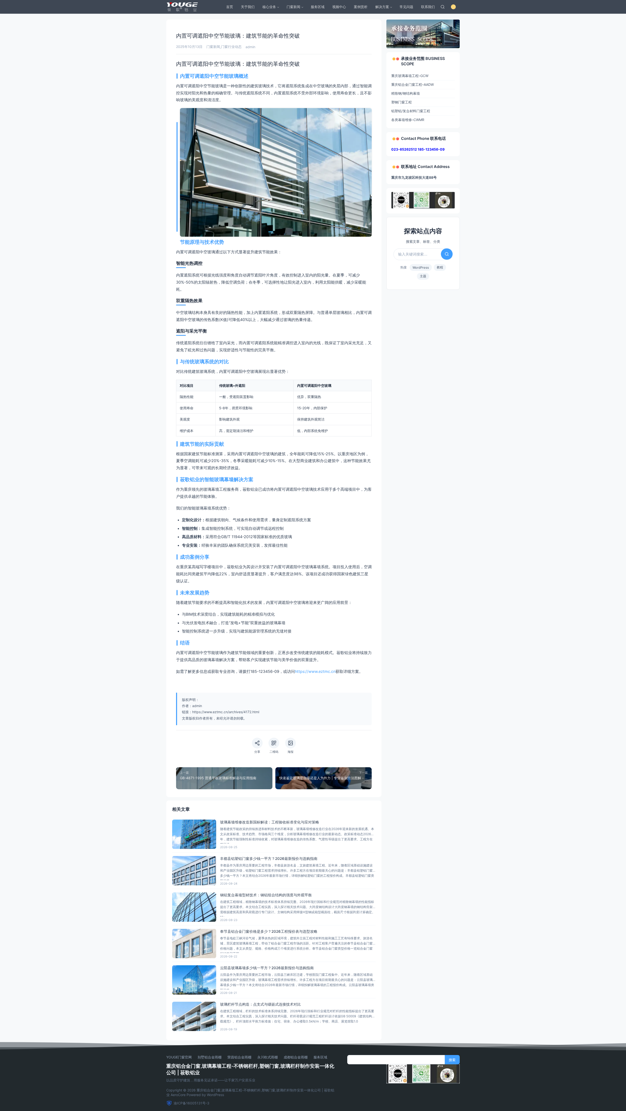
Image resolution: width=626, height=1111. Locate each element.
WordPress (421, 267)
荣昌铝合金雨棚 (239, 1057)
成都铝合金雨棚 (296, 1057)
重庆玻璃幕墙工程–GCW (409, 76)
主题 (423, 276)
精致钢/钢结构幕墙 (405, 93)
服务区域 (317, 7)
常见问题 (406, 7)
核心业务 (269, 7)
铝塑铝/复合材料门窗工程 (410, 111)
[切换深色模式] (453, 6)
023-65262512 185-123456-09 (418, 149)
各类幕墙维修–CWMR (407, 120)
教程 (440, 267)
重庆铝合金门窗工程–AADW (412, 84)
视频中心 (339, 7)
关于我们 (248, 7)
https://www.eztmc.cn (315, 671)
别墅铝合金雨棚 (210, 1057)
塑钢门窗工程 (401, 102)
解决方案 (382, 7)
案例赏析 (361, 7)
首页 (229, 7)
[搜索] (442, 6)
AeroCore (178, 1095)
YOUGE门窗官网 (179, 1057)
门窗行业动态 (231, 46)
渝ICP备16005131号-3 (191, 1103)
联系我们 (428, 7)
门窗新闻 (293, 7)
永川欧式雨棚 (267, 1057)
